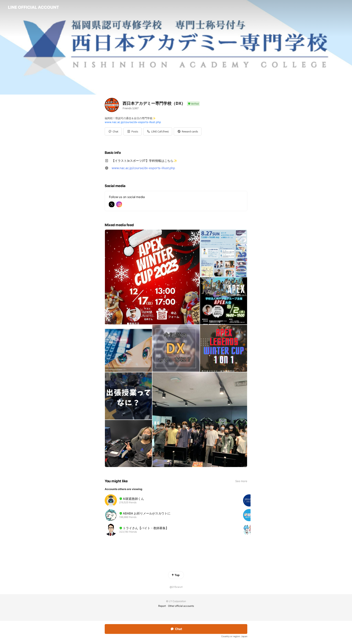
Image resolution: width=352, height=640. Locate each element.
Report (162, 605)
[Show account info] (193, 103)
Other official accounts (181, 605)
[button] (132, 131)
